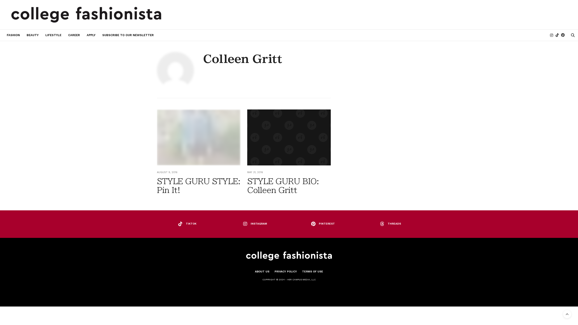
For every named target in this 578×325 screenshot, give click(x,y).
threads (394, 223)
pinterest (327, 223)
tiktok (191, 223)
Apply (91, 35)
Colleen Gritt (242, 58)
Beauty (33, 35)
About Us (262, 271)
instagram (259, 223)
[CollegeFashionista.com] (86, 15)
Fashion (13, 35)
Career (74, 35)
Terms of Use (312, 271)
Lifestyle (53, 35)
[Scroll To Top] (567, 314)
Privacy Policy (286, 271)
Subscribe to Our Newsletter (128, 35)
